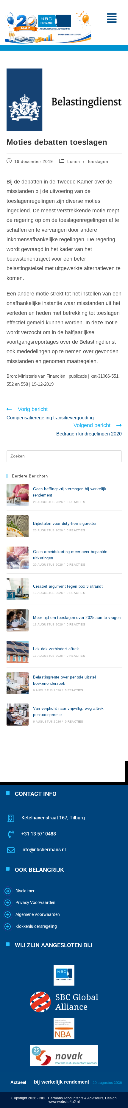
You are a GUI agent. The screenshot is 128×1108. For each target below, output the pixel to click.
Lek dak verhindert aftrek (56, 649)
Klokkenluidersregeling (36, 926)
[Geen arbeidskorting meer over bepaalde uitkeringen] (18, 558)
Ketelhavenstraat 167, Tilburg (53, 818)
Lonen (73, 161)
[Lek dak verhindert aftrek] (18, 652)
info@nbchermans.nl (43, 849)
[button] (112, 18)
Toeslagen (97, 161)
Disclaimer (25, 890)
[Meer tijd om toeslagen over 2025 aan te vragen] (18, 620)
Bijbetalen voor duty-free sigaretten (65, 523)
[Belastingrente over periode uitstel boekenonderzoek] (18, 683)
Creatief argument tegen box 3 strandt (68, 586)
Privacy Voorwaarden (35, 902)
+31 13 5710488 (38, 834)
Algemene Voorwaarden (37, 914)
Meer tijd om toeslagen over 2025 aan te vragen (77, 617)
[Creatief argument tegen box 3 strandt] (18, 589)
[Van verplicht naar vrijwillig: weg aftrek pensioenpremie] (18, 715)
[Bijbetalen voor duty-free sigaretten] (18, 526)
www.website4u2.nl (64, 1102)
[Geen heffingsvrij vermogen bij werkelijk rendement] (18, 495)
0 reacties (76, 502)
